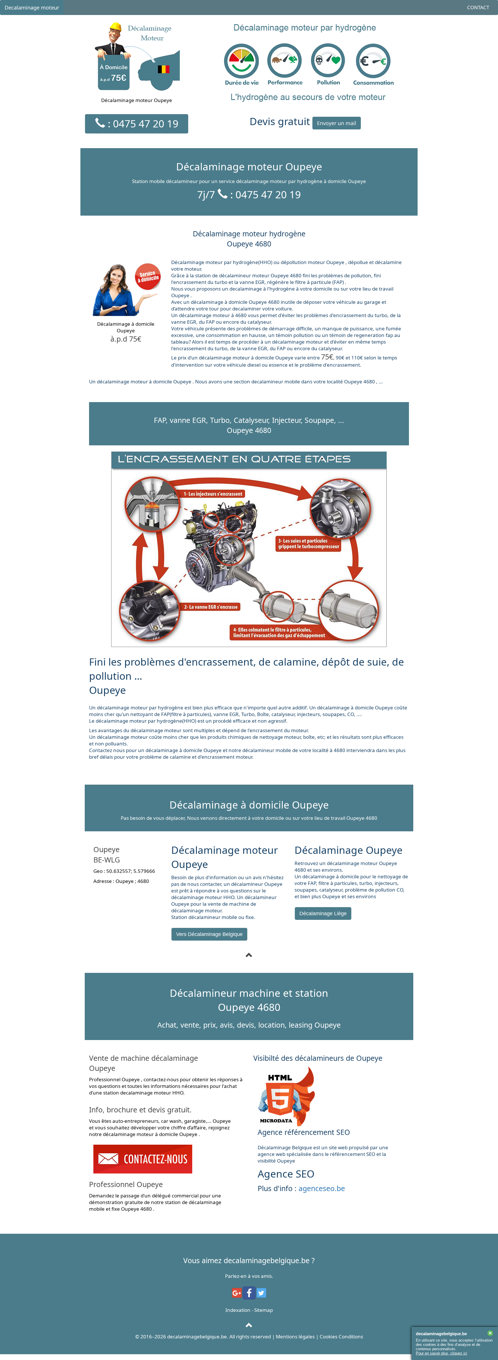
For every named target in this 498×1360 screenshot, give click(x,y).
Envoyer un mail (336, 123)
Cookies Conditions (341, 1336)
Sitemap (263, 1310)
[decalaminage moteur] (249, 1325)
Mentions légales (295, 1336)
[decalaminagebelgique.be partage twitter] (261, 1293)
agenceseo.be (322, 1188)
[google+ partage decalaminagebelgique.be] (237, 1293)
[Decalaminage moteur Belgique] (166, 1159)
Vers (209, 934)
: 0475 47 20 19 (141, 123)
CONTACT (478, 7)
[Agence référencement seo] (331, 1096)
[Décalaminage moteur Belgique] (249, 955)
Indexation (237, 1310)
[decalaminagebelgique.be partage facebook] (249, 1292)
